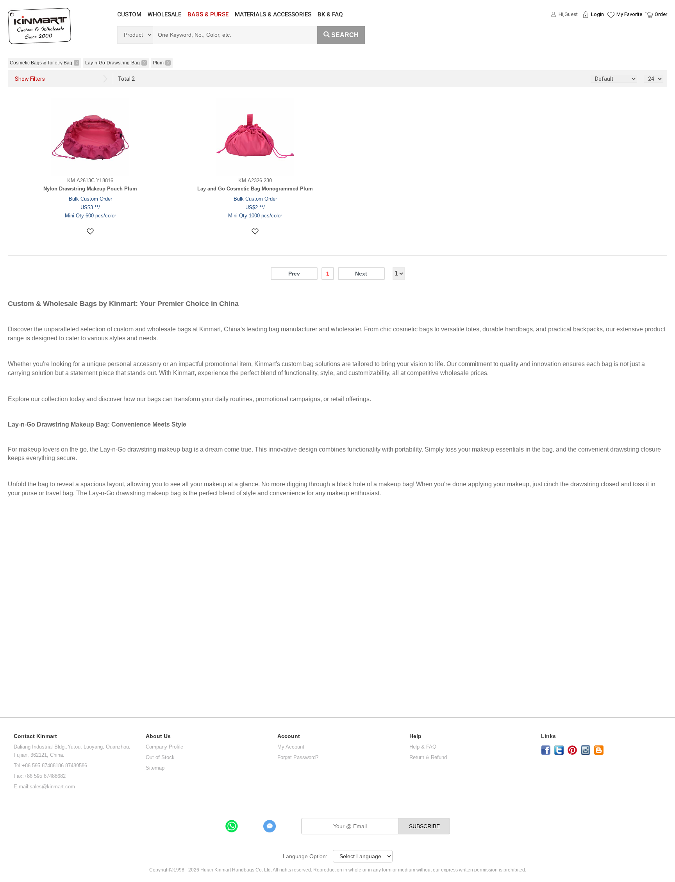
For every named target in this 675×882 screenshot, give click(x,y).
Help (415, 736)
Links (548, 736)
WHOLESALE (164, 14)
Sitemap (155, 768)
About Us (158, 736)
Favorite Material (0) (610, 39)
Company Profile (164, 747)
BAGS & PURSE (208, 14)
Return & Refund (428, 757)
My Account (290, 747)
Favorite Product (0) (610, 28)
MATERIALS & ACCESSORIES (273, 14)
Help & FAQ (422, 747)
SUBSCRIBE (424, 826)
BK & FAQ (330, 14)
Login (597, 14)
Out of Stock (160, 757)
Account (288, 736)
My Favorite (629, 14)
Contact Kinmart (35, 736)
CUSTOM (129, 14)
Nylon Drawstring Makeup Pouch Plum (90, 189)
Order (661, 14)
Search (345, 35)
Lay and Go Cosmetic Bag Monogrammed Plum (255, 189)
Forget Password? (297, 757)
